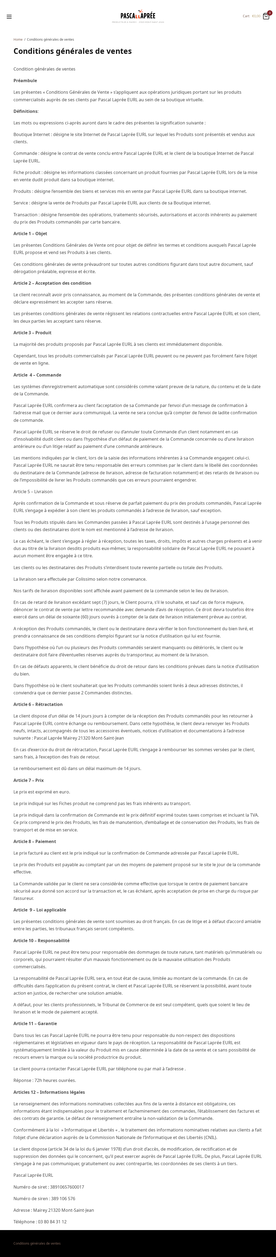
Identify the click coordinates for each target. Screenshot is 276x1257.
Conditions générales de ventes (37, 1243)
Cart (246, 16)
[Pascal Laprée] (138, 16)
